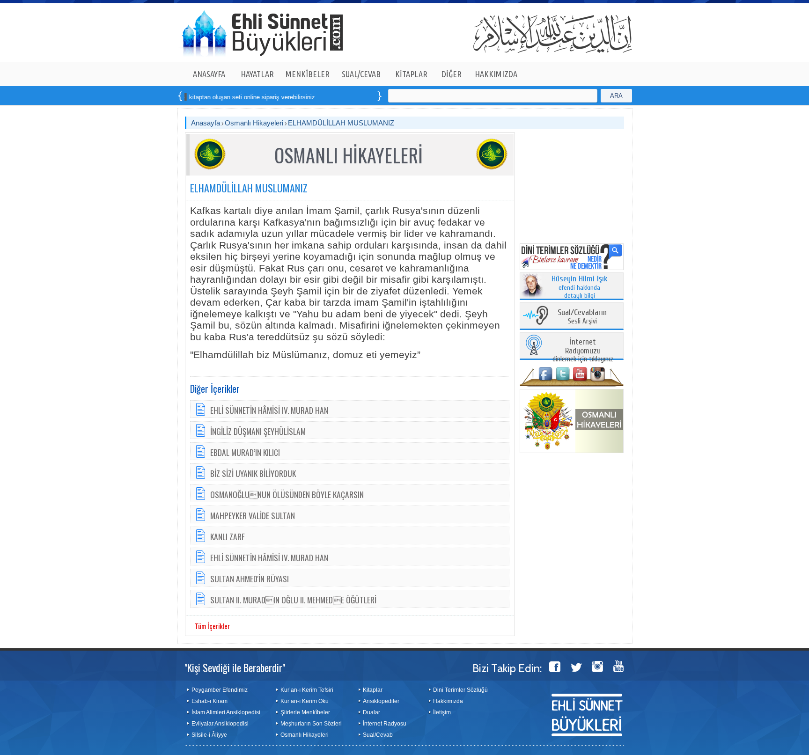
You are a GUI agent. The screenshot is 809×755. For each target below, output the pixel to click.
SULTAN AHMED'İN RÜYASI (249, 578)
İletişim (442, 712)
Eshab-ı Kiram (209, 701)
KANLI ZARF (227, 536)
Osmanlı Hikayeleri (254, 123)
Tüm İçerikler (212, 626)
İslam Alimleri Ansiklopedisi (225, 712)
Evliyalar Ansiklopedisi (220, 723)
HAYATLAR (257, 74)
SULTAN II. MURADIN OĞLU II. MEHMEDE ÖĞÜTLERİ (293, 600)
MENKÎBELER (308, 74)
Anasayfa (205, 123)
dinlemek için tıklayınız (582, 350)
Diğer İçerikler (215, 388)
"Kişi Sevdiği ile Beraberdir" (234, 667)
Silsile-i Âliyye (209, 735)
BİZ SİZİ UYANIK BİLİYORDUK (253, 473)
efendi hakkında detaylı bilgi (580, 287)
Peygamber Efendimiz (219, 690)
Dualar (371, 712)
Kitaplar (372, 690)
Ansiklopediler (381, 701)
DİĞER (451, 74)
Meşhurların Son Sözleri (311, 723)
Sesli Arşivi (582, 317)
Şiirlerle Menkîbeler (305, 712)
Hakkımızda (448, 701)
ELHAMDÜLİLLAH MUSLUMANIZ (341, 123)
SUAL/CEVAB (361, 74)
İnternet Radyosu (384, 723)
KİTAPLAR (411, 74)
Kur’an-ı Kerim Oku (304, 701)
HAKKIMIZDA (496, 74)
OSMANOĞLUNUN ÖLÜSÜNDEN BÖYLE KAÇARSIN (287, 494)
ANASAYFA (209, 74)
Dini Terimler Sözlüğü (460, 690)
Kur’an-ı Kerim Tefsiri (306, 690)
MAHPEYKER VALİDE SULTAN (252, 515)
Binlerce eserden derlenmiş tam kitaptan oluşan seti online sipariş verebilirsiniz (185, 97)
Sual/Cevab (378, 735)
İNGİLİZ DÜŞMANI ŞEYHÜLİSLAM (258, 431)
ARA (616, 95)
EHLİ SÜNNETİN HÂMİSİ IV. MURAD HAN (269, 410)
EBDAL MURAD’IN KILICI (245, 452)
